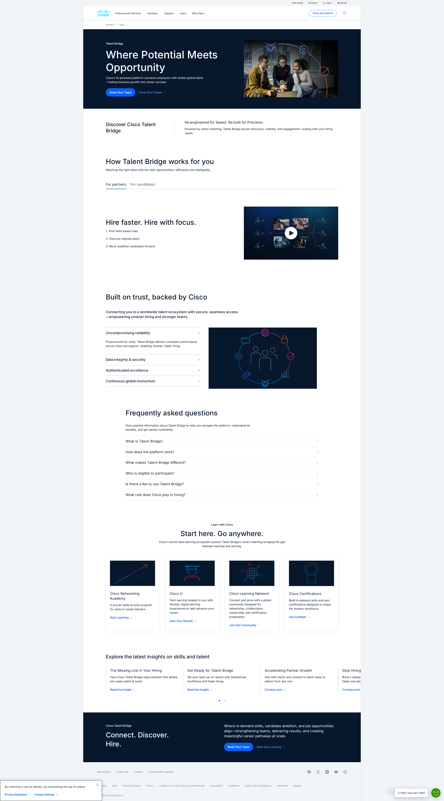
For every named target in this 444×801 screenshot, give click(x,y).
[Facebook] (309, 772)
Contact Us (122, 771)
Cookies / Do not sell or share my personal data (182, 785)
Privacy (150, 785)
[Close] (97, 784)
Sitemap (297, 785)
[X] (318, 772)
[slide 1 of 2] (219, 700)
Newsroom (282, 785)
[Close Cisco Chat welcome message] (391, 790)
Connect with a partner (161, 771)
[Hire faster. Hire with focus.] (291, 233)
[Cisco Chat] (436, 793)
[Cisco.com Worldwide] (103, 13)
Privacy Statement (16, 794)
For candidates (142, 184)
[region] (51, 790)
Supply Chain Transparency (258, 785)
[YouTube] (336, 772)
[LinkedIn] (327, 772)
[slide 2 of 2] (224, 700)
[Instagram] (345, 772)
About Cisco (103, 771)
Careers (138, 771)
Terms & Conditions (131, 785)
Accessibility (216, 785)
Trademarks (233, 785)
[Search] (344, 13)
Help (114, 785)
